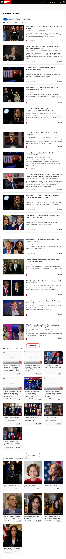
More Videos (32, 455)
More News (32, 345)
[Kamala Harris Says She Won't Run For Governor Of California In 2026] (13, 160)
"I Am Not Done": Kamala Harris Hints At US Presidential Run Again (40, 68)
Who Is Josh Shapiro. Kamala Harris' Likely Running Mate (12, 517)
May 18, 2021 (7, 552)
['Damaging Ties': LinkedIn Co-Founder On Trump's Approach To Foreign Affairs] (13, 308)
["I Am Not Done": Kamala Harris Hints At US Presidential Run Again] (13, 74)
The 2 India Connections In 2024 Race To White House (52, 517)
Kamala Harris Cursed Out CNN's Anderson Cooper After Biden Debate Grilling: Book (43, 196)
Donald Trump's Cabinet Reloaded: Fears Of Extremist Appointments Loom (12, 443)
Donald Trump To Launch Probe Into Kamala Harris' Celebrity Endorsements (43, 216)
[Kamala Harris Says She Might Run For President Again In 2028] (13, 33)
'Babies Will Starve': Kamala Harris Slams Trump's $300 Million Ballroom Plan (43, 47)
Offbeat (41, 113)
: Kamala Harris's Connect (12, 548)
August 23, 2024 (49, 489)
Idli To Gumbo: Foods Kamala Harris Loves (12, 485)
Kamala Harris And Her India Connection (52, 485)
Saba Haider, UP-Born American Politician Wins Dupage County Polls (52, 419)
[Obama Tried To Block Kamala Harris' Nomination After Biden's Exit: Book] (13, 267)
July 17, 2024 (48, 520)
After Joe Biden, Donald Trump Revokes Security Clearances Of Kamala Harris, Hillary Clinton (42, 326)
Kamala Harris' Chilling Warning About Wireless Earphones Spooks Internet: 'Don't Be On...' (42, 110)
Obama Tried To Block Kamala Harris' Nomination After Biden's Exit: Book (42, 260)
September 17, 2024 (29, 489)
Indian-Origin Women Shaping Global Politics (32, 517)
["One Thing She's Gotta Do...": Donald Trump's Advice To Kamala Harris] (13, 288)
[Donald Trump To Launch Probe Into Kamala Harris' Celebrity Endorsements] (13, 222)
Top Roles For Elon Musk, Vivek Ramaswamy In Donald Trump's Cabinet (32, 419)
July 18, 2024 (27, 520)
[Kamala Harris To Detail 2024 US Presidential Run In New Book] (13, 140)
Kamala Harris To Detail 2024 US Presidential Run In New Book (43, 134)
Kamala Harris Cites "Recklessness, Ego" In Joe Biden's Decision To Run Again (42, 88)
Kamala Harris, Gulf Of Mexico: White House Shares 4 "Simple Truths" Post (44, 240)
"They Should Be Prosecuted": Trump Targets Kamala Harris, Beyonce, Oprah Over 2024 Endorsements (44, 175)
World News (42, 30)
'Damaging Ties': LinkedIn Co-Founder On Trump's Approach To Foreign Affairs (43, 302)
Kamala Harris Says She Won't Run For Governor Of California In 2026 (43, 154)
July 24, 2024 (7, 520)
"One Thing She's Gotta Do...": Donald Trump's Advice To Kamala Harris (44, 282)
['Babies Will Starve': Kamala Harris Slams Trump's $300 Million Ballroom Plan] (13, 53)
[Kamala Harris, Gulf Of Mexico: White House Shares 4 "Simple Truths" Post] (13, 246)
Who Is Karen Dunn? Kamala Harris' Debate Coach (32, 485)
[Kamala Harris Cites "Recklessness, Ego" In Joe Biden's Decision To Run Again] (13, 95)
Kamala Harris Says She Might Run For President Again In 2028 (44, 27)
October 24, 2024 (8, 489)
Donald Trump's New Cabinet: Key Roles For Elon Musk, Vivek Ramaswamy (12, 419)
